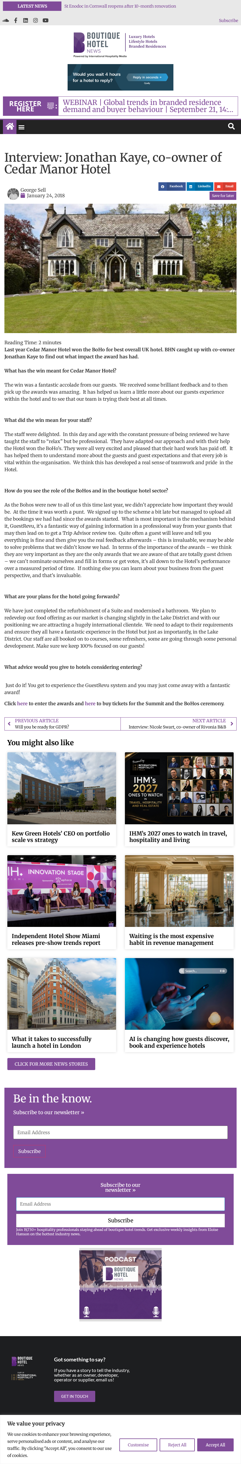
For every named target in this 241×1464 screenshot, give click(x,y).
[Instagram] (35, 20)
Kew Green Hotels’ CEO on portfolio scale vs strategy (61, 837)
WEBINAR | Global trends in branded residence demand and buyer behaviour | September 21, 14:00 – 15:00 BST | (150, 106)
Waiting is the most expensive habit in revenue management (171, 939)
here (22, 703)
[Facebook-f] (15, 20)
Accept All (215, 1445)
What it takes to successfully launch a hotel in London (51, 1042)
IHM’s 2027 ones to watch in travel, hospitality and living (119, 6)
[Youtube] (45, 20)
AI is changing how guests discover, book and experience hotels (179, 1042)
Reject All (177, 1445)
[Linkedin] (25, 20)
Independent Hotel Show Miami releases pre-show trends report (56, 939)
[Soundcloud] (5, 20)
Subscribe (228, 20)
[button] (21, 127)
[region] (120, 1439)
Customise (138, 1445)
